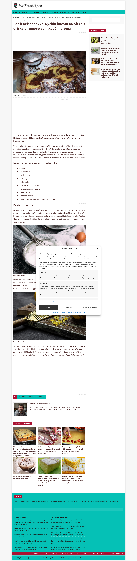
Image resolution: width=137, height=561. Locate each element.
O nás (46, 554)
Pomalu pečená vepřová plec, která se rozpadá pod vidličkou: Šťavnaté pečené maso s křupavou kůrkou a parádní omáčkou (31, 522)
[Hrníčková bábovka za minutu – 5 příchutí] (24, 465)
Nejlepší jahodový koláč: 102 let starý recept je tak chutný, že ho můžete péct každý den (72, 450)
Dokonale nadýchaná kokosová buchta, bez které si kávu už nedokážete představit (49, 450)
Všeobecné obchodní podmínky (94, 554)
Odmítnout (69, 307)
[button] (97, 249)
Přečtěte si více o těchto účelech (64, 302)
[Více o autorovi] (71, 409)
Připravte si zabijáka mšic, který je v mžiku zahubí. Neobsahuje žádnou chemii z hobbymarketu (111, 41)
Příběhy (55, 12)
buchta (31, 397)
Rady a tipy (26, 12)
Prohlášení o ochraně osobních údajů (71, 312)
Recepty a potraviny (40, 12)
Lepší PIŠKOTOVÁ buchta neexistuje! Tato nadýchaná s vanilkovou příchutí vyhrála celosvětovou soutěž (49, 480)
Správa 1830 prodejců (47, 302)
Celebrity (16, 12)
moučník (41, 397)
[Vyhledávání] (106, 20)
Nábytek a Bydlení (78, 12)
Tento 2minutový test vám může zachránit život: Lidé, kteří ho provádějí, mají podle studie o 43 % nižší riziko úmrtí (110, 73)
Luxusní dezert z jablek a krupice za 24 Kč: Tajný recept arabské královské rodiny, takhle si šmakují (72, 479)
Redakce (36, 554)
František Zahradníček (40, 404)
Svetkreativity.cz (46, 501)
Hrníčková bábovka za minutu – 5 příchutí (22, 477)
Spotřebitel (64, 12)
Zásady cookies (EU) (116, 554)
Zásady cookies (54, 312)
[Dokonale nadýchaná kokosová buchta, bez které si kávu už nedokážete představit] (49, 436)
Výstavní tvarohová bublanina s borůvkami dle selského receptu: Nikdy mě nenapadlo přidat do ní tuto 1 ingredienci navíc (24, 451)
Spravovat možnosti (89, 308)
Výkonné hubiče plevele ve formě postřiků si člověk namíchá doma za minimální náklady (110, 51)
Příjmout (48, 307)
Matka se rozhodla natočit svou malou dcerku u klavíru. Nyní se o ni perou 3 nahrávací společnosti (110, 61)
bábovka (22, 397)
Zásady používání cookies (71, 554)
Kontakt (85, 312)
